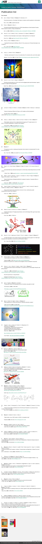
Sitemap (38, 542)
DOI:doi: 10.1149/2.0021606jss (25, 451)
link (16, 193)
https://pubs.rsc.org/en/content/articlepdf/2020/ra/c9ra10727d (15, 288)
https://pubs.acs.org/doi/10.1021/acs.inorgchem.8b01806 (14, 371)
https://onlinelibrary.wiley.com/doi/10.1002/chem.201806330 (14, 333)
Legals (26, 542)
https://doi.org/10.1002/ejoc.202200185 (25, 152)
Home (24, 542)
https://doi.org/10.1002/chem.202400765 (20, 38)
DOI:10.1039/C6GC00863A (19, 442)
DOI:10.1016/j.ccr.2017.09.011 (21, 426)
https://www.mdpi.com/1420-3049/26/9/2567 (21, 260)
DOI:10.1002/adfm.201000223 (21, 497)
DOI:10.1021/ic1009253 (18, 490)
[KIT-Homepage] (4, 1)
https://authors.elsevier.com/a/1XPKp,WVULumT (17, 392)
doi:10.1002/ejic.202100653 (20, 241)
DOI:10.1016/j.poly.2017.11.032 (20, 419)
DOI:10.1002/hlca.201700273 (23, 410)
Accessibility (34, 542)
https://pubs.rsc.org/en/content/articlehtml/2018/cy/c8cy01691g (15, 352)
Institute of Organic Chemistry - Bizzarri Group (14, 2)
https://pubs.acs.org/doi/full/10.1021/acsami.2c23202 (16, 114)
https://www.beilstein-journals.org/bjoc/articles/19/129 (29, 57)
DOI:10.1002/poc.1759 (20, 481)
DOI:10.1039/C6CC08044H (23, 433)
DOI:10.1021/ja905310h (21, 507)
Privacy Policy (30, 542)
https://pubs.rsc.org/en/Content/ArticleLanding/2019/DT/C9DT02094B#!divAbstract (19, 305)
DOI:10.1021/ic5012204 (19, 467)
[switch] (34, 1)
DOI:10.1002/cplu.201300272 (19, 474)
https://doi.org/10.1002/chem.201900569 (17, 335)
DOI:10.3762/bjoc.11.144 (16, 458)
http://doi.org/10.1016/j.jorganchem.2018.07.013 (12, 390)
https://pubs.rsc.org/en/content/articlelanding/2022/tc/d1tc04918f (26, 173)
